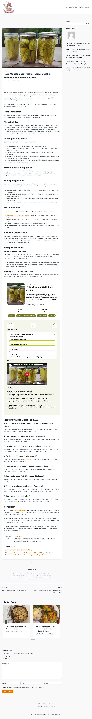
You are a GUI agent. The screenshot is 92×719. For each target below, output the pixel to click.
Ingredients (10, 409)
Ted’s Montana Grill (20, 592)
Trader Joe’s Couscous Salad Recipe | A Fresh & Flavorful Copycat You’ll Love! (29, 635)
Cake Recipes (73, 25)
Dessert (87, 25)
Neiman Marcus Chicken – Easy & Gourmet (14, 690)
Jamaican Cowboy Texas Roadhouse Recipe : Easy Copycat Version (26, 637)
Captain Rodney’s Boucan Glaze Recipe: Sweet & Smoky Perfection (48, 691)
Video (33, 409)
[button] (54, 416)
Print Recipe (30, 387)
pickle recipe (28, 541)
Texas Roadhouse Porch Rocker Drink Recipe (19, 633)
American (81, 25)
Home (65, 25)
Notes (54, 409)
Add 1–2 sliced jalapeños (17, 297)
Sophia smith (8, 99)
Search (68, 39)
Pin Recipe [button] (39, 387)
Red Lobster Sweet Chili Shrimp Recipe (18, 631)
